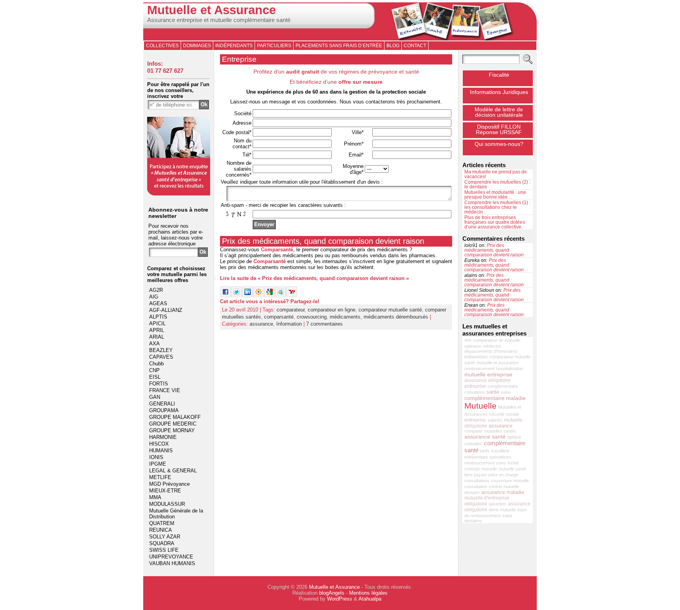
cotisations (474, 392)
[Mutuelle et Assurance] (340, 21)
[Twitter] (236, 296)
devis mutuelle (502, 509)
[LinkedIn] (247, 296)
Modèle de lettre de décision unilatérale (499, 112)
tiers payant (475, 474)
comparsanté (279, 317)
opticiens (472, 346)
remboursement (479, 368)
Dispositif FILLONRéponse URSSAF (499, 129)
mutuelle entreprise (488, 374)
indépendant (476, 356)
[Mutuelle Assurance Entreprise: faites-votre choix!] (178, 194)
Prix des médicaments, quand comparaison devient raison (323, 241)
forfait (513, 463)
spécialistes (500, 457)
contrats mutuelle (480, 468)
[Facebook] (225, 296)
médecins (492, 346)
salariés (495, 420)
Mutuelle (480, 406)
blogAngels (331, 593)
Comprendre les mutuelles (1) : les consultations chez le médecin (497, 207)
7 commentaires (324, 324)
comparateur (291, 310)
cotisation (473, 443)
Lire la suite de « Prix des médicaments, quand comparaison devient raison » (314, 278)
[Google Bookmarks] (269, 296)
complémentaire (503, 386)
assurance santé (485, 436)
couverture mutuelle (510, 480)
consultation (475, 486)
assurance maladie (502, 492)
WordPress (339, 599)
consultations (477, 480)
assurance (261, 324)
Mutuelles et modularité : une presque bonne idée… (495, 194)
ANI (467, 340)
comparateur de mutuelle (496, 340)
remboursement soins (485, 463)
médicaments (345, 317)
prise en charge (503, 474)
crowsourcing (312, 317)
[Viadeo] (258, 296)
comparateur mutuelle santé (390, 310)
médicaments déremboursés (396, 317)
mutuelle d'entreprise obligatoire (486, 501)
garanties (497, 503)
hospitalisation (509, 368)
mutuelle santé (512, 468)
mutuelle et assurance (498, 362)
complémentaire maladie (495, 398)
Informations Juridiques (499, 92)
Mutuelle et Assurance (211, 10)
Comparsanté (277, 249)
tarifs (485, 450)
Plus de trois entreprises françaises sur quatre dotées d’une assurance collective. (494, 222)
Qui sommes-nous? (499, 144)
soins (506, 392)
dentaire (472, 492)
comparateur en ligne (331, 310)
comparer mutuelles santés (490, 431)
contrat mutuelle (504, 486)
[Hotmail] (280, 296)
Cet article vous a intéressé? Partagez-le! (269, 301)
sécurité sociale (504, 414)
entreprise (475, 420)
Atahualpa (369, 599)
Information (289, 324)
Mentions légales (368, 593)
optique (514, 437)
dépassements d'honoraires (490, 351)
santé (492, 392)
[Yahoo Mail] (291, 296)
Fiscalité (499, 75)
